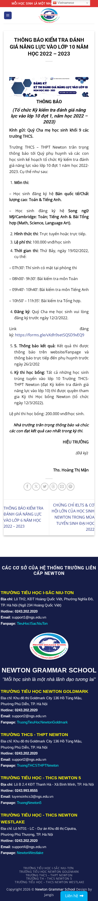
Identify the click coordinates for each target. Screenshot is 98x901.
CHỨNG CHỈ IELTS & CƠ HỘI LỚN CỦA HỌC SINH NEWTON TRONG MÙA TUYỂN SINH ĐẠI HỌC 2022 (73, 517)
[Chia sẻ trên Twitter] (45, 487)
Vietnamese (65, 3)
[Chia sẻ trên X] (36, 487)
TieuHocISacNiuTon (32, 623)
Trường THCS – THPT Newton (49, 875)
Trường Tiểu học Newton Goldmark (49, 872)
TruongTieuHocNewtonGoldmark (42, 722)
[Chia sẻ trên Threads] (53, 487)
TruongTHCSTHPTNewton (38, 765)
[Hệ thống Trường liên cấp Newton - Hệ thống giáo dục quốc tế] (49, 15)
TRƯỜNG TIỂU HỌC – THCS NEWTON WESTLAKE (49, 882)
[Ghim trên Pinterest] (70, 487)
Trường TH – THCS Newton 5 (49, 879)
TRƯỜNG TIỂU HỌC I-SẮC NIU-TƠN (48, 868)
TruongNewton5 (29, 803)
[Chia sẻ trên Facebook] (27, 487)
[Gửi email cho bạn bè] (62, 487)
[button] (8, 15)
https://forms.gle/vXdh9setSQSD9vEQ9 (49, 335)
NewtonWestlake (30, 853)
